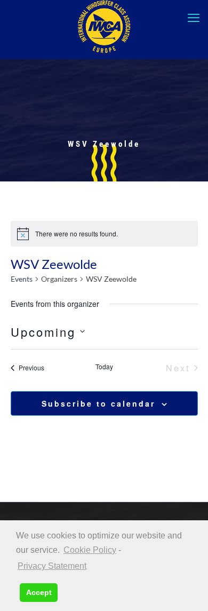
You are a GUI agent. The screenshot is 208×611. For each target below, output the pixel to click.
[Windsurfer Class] (104, 26)
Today (104, 366)
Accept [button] (39, 592)
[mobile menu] (194, 18)
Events (22, 278)
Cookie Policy (89, 549)
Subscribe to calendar (98, 403)
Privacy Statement (52, 565)
